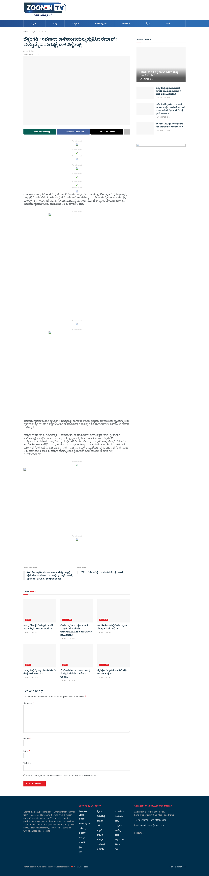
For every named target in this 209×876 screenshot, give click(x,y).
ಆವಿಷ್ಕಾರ (82, 833)
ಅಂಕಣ (82, 819)
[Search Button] (182, 23)
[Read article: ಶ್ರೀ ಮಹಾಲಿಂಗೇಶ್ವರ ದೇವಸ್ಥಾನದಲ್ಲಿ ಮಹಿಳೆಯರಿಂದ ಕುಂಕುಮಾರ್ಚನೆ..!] (145, 128)
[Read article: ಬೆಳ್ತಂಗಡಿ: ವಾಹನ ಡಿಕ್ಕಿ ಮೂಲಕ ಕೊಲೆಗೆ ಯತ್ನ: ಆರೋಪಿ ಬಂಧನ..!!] (161, 64)
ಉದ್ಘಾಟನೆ (82, 837)
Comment (28, 703)
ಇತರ (168, 23)
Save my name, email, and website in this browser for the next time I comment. (61, 776)
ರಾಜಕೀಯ (126, 23)
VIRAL (81, 815)
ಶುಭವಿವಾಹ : (120, 839)
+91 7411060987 (158, 820)
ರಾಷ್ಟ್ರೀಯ (75, 23)
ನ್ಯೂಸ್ (33, 23)
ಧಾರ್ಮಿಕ (100, 821)
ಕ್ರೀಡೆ (80, 852)
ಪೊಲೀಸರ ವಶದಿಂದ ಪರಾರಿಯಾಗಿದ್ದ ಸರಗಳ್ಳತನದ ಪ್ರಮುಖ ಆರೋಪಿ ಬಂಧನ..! (75, 673)
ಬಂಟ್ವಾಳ (100, 839)
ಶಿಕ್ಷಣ (117, 835)
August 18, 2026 (105, 632)
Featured (67, 620)
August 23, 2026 (146, 79)
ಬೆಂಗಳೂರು (101, 844)
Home (25, 32)
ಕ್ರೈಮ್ (148, 23)
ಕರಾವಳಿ (82, 842)
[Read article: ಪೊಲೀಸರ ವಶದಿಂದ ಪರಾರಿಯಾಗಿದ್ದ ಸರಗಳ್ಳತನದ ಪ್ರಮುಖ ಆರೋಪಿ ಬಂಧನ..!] (76, 655)
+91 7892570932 (142, 820)
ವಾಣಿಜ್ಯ (117, 830)
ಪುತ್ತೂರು (100, 835)
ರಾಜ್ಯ (55, 23)
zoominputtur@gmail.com (152, 825)
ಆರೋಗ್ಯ (82, 828)
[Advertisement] (134, 9)
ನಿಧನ (99, 825)
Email (26, 751)
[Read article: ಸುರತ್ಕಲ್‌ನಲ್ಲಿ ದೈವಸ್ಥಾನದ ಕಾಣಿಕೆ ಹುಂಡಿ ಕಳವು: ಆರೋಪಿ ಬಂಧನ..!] (39, 655)
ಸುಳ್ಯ (116, 849)
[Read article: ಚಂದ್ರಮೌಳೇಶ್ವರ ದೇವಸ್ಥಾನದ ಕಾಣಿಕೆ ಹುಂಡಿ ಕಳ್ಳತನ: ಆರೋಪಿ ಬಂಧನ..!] (39, 610)
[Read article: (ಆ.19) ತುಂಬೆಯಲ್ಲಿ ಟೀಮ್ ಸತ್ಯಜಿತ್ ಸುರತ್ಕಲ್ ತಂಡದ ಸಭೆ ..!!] (113, 610)
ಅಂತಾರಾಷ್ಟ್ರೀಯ (101, 23)
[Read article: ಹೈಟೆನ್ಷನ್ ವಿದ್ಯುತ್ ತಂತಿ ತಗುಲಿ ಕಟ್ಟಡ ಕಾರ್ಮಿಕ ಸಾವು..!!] (113, 655)
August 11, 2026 (31, 677)
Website (27, 763)
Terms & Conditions (177, 867)
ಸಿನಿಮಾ (117, 844)
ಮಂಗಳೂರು (42, 32)
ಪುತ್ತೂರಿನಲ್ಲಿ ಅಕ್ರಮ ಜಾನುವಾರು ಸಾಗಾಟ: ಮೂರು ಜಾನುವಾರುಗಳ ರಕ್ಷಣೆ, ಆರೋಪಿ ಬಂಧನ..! (168, 91)
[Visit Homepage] (44, 10)
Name (27, 738)
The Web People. (82, 867)
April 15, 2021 (28, 51)
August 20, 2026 (31, 632)
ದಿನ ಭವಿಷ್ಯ (101, 816)
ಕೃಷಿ (80, 847)
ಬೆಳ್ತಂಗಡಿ (100, 849)
